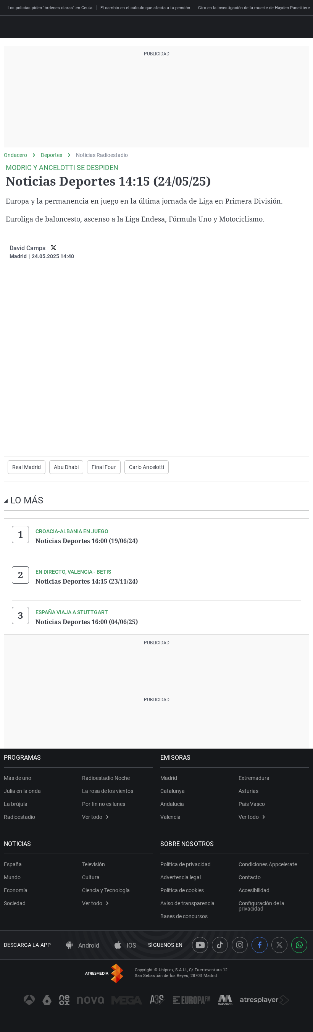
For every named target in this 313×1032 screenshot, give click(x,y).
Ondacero (15, 155)
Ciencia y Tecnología (106, 890)
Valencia (170, 817)
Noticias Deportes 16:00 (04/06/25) (86, 622)
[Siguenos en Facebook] (260, 945)
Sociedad (15, 903)
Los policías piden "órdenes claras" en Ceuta (50, 8)
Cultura (91, 877)
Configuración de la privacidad (261, 906)
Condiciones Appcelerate (268, 864)
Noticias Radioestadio (102, 155)
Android (88, 945)
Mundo (12, 877)
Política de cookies (182, 890)
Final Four (104, 467)
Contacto (250, 877)
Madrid (168, 778)
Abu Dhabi (66, 467)
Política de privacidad (185, 864)
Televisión (93, 864)
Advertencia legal (180, 877)
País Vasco (252, 804)
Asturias (248, 791)
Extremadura (254, 778)
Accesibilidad (254, 890)
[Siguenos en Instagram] (240, 945)
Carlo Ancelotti (147, 467)
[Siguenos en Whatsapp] (299, 945)
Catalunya (172, 791)
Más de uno (17, 778)
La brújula (15, 804)
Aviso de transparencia (187, 903)
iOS (130, 945)
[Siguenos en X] (279, 945)
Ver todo (92, 817)
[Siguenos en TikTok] (220, 945)
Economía (15, 890)
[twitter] (53, 248)
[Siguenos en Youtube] (200, 945)
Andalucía (172, 804)
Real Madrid (26, 467)
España (13, 864)
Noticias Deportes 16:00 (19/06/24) (86, 541)
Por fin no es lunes (103, 804)
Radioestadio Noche (106, 778)
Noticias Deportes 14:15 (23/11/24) (86, 581)
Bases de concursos (184, 916)
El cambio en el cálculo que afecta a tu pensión (145, 8)
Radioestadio (19, 817)
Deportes (51, 155)
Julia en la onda (22, 791)
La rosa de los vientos (107, 791)
